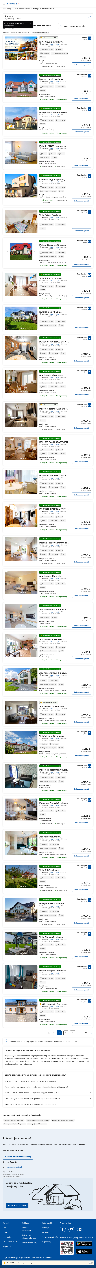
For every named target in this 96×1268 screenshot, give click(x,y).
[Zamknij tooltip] (31, 23)
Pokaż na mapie (54, 44)
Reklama (25, 1223)
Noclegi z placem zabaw (22, 9)
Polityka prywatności (49, 1237)
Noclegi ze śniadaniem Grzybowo (63, 1120)
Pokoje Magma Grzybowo (52, 970)
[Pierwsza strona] (49, 1033)
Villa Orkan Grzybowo (50, 215)
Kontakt (6, 1223)
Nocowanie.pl (7, 9)
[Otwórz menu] (4, 4)
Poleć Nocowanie (10, 1241)
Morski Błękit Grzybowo (51, 79)
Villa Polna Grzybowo (50, 278)
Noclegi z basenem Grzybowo (13, 1120)
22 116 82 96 (11, 1171)
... (79, 1032)
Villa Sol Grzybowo (49, 870)
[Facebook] (63, 1229)
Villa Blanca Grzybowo (51, 937)
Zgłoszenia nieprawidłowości (29, 1236)
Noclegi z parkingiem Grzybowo (14, 1124)
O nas (5, 1232)
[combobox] (75, 26)
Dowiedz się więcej (41, 32)
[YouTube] (71, 1229)
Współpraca (7, 1246)
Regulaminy (46, 1241)
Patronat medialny (29, 1242)
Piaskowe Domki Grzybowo (53, 803)
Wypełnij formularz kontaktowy (18, 1156)
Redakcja (45, 1227)
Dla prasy (45, 1232)
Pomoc (5, 1227)
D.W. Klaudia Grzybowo (51, 41)
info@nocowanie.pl (14, 1167)
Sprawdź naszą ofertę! (17, 1205)
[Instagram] (80, 1229)
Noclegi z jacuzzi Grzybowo (37, 1124)
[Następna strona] (92, 1033)
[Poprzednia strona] (53, 1033)
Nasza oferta (8, 1237)
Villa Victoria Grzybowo (51, 736)
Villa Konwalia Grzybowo (54, 1004)
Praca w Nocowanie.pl (27, 1229)
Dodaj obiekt (46, 1223)
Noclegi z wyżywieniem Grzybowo (38, 1120)
